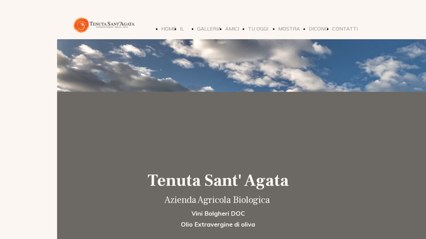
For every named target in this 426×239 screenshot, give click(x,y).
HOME (168, 29)
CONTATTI (345, 29)
